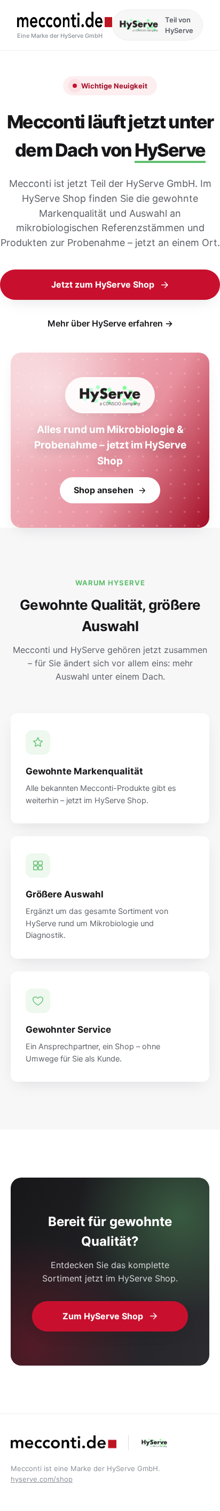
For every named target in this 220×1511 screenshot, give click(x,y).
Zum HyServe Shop (102, 1316)
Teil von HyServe (179, 25)
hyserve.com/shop (42, 1479)
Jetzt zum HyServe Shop (102, 284)
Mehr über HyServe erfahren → (110, 323)
